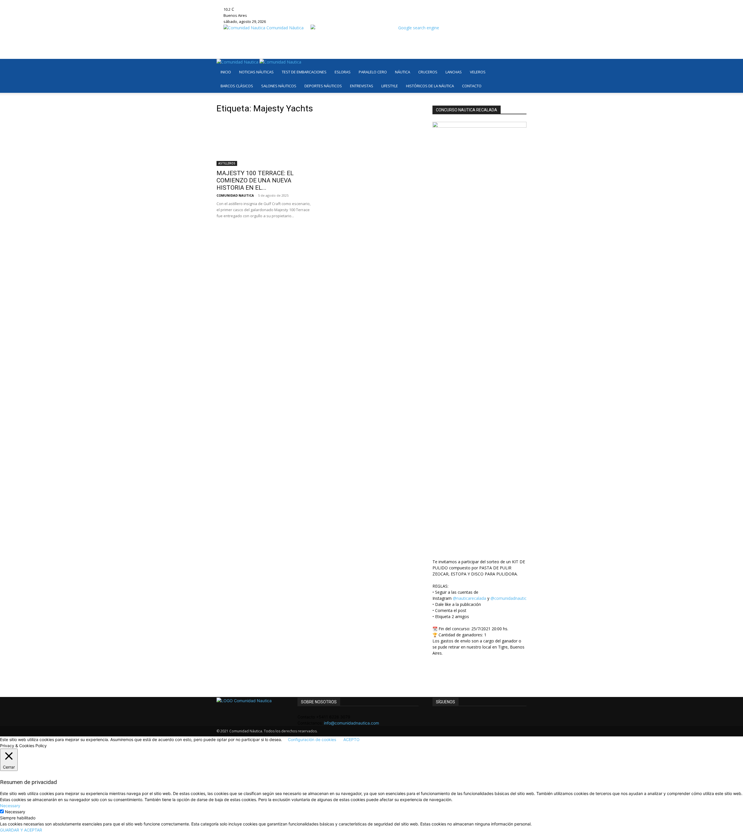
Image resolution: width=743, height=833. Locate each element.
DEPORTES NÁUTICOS (323, 85)
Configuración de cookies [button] (312, 739)
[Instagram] (286, 3)
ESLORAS (343, 72)
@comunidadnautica (509, 598)
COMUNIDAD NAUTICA (235, 195)
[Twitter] (295, 3)
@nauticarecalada (469, 598)
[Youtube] (298, 3)
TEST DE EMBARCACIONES (304, 72)
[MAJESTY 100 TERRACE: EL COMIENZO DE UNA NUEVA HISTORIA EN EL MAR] (264, 142)
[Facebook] (282, 3)
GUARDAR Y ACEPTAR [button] (21, 829)
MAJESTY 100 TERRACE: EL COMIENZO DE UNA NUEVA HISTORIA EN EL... (255, 180)
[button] (519, 66)
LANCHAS (454, 72)
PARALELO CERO (373, 72)
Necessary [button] (10, 805)
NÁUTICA (402, 72)
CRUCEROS (427, 72)
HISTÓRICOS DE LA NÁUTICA (430, 85)
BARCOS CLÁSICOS (237, 85)
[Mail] (290, 3)
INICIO (226, 72)
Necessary (15, 811)
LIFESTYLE (389, 85)
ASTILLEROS (226, 163)
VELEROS (478, 72)
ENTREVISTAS (361, 85)
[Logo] (238, 62)
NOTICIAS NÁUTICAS (256, 72)
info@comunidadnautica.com (351, 722)
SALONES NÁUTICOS (278, 85)
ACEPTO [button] (351, 739)
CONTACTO (471, 85)
